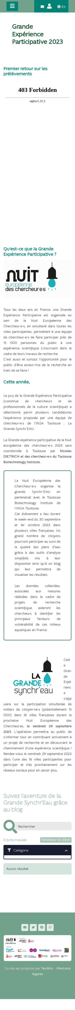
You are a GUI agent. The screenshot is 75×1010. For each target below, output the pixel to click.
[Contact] (42, 7)
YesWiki (47, 968)
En (63, 7)
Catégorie (20, 850)
